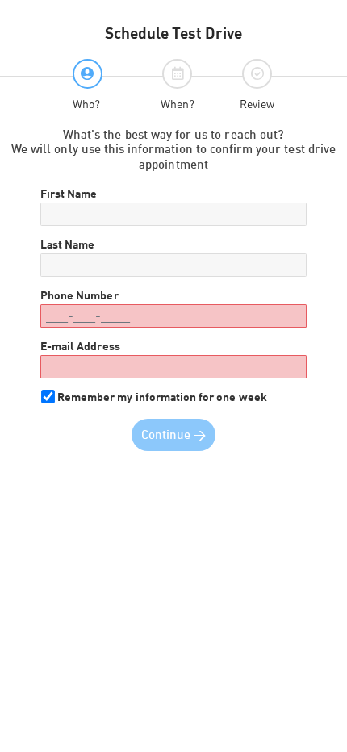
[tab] (87, 85)
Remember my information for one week (162, 397)
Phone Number (79, 295)
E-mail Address (80, 346)
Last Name (67, 244)
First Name (68, 193)
